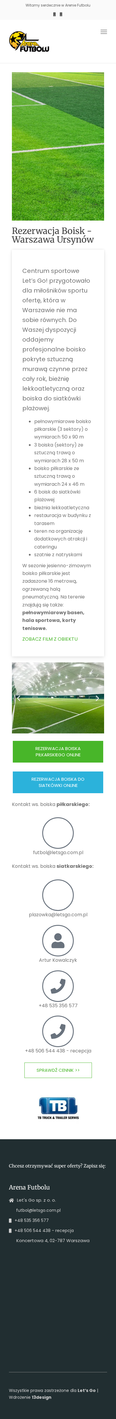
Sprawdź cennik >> (58, 1070)
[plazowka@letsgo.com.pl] (58, 895)
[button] (18, 698)
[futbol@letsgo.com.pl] (58, 833)
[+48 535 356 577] (58, 986)
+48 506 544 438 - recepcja (58, 1050)
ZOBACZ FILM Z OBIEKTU (50, 639)
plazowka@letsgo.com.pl (58, 914)
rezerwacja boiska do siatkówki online (58, 782)
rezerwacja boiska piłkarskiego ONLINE (58, 751)
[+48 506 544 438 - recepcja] (58, 1031)
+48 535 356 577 (58, 1005)
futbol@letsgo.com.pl (58, 852)
